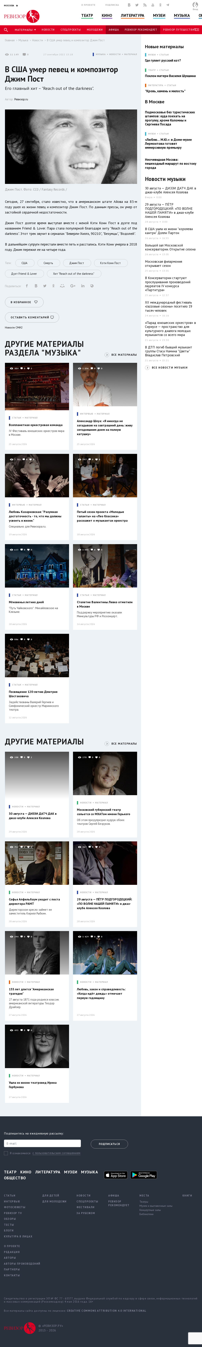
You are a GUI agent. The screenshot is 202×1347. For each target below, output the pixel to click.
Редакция (12, 1252)
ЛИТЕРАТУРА (155, 85)
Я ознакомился (20, 1153)
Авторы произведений (22, 1263)
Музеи (159, 15)
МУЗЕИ (152, 55)
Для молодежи (54, 1201)
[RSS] (145, 5)
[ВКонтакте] (129, 5)
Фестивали (86, 1207)
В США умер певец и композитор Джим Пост (76, 40)
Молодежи (95, 29)
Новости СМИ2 (14, 327)
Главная (10, 40)
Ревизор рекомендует (141, 29)
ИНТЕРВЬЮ (86, 414)
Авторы (10, 1258)
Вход (195, 9)
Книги (187, 1195)
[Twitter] (136, 5)
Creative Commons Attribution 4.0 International (107, 1310)
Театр (87, 15)
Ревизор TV (13, 1213)
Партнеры (12, 1269)
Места (144, 1195)
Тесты (9, 1225)
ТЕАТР (152, 70)
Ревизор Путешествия (179, 29)
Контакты (12, 1275)
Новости (48, 29)
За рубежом (86, 1213)
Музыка (182, 15)
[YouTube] (153, 5)
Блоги (9, 1230)
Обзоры (10, 1219)
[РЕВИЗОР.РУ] (21, 16)
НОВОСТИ (115, 54)
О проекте (88, 4)
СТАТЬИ (16, 418)
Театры (143, 1201)
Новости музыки (165, 179)
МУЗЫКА (101, 54)
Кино (107, 15)
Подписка (112, 4)
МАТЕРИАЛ (130, 54)
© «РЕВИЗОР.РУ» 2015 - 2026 (50, 1328)
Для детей (50, 1195)
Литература (132, 15)
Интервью (12, 1201)
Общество (15, 1178)
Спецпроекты (71, 29)
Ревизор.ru (21, 99)
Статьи (164, 55)
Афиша (114, 29)
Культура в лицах (18, 1236)
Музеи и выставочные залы (155, 1206)
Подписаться (109, 1144)
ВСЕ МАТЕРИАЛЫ (124, 355)
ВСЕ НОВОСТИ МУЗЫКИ (170, 367)
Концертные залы (150, 1210)
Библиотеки (146, 1214)
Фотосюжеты (14, 1207)
